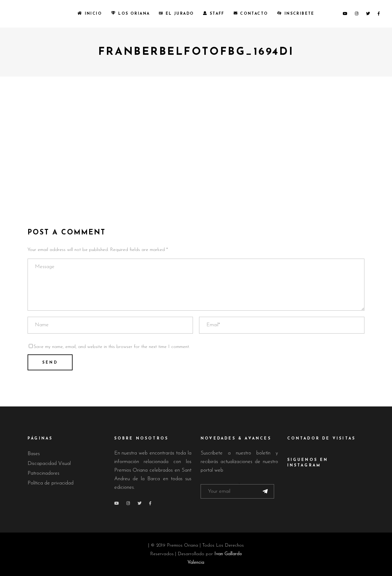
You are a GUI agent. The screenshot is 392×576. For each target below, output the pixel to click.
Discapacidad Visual (49, 463)
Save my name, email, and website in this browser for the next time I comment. (112, 347)
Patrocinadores (43, 473)
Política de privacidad (51, 483)
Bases (34, 453)
